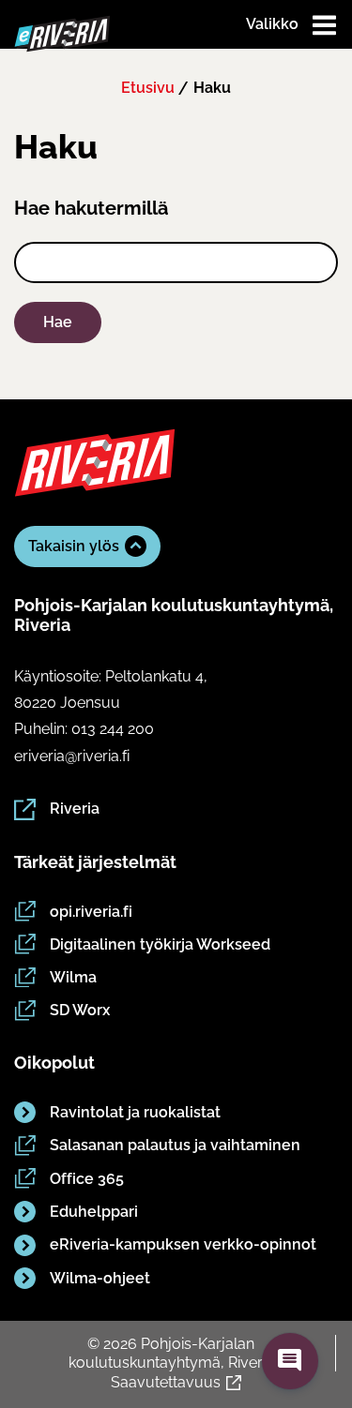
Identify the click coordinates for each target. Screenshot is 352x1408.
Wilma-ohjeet (100, 1278)
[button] (290, 1361)
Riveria (74, 808)
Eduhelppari (94, 1212)
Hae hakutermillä (91, 208)
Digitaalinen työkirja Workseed (160, 944)
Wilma (73, 977)
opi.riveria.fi (91, 912)
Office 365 (87, 1179)
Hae (57, 322)
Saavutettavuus (166, 1382)
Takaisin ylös (73, 546)
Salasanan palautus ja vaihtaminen (175, 1145)
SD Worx (80, 1010)
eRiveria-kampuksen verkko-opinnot (183, 1244)
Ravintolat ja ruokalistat (135, 1112)
